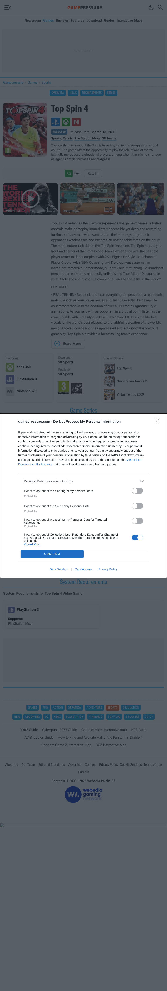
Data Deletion (59, 569)
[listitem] (83, 481)
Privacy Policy (108, 569)
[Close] (158, 422)
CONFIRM (52, 554)
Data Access (83, 569)
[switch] (137, 491)
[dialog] (83, 495)
